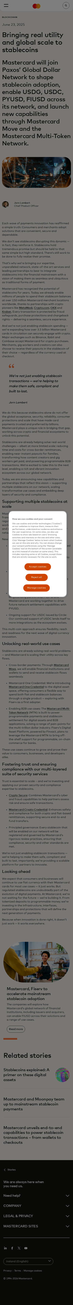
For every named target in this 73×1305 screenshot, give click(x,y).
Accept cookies (37, 567)
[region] (37, 554)
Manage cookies (36, 588)
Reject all (36, 577)
